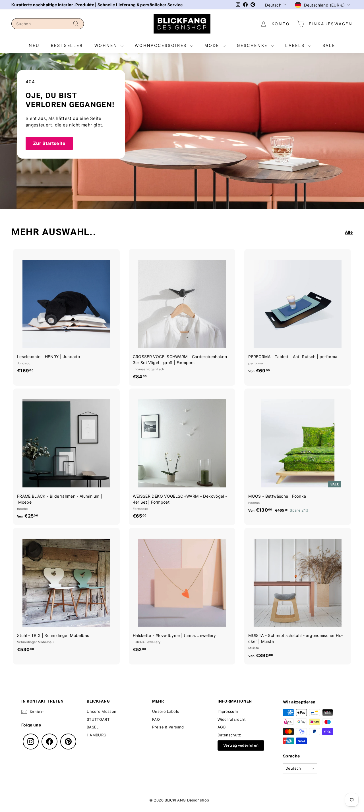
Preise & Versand (168, 727)
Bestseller (67, 45)
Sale (328, 45)
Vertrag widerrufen (240, 745)
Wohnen (106, 45)
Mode (212, 45)
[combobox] (47, 23)
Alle (349, 232)
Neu (34, 45)
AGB (222, 727)
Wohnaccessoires (162, 45)
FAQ (156, 719)
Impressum (228, 711)
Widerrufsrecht (232, 719)
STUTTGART (98, 719)
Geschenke (253, 45)
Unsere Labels (165, 711)
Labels (296, 45)
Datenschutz (229, 735)
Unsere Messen (102, 711)
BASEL (93, 727)
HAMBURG (96, 735)
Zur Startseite (49, 143)
